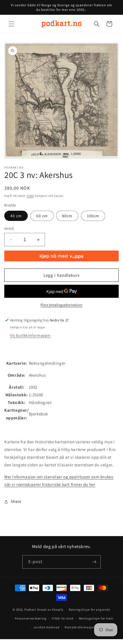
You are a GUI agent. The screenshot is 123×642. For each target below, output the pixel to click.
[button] (11, 24)
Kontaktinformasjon (80, 627)
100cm (93, 215)
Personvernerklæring (30, 618)
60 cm (42, 215)
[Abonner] (94, 562)
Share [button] (16, 501)
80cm (67, 215)
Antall (9, 228)
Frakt (30, 196)
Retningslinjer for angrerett (89, 610)
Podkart (30, 610)
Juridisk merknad (46, 627)
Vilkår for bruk (63, 618)
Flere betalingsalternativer (62, 305)
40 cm (16, 215)
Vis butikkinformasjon (30, 335)
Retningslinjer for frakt (96, 618)
